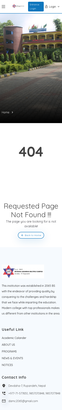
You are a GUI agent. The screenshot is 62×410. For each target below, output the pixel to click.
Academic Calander (14, 338)
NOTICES (7, 365)
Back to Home (33, 235)
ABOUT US (8, 344)
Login (52, 6)
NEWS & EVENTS (12, 358)
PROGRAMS (9, 351)
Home (5, 112)
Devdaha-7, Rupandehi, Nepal (27, 385)
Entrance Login (34, 6)
